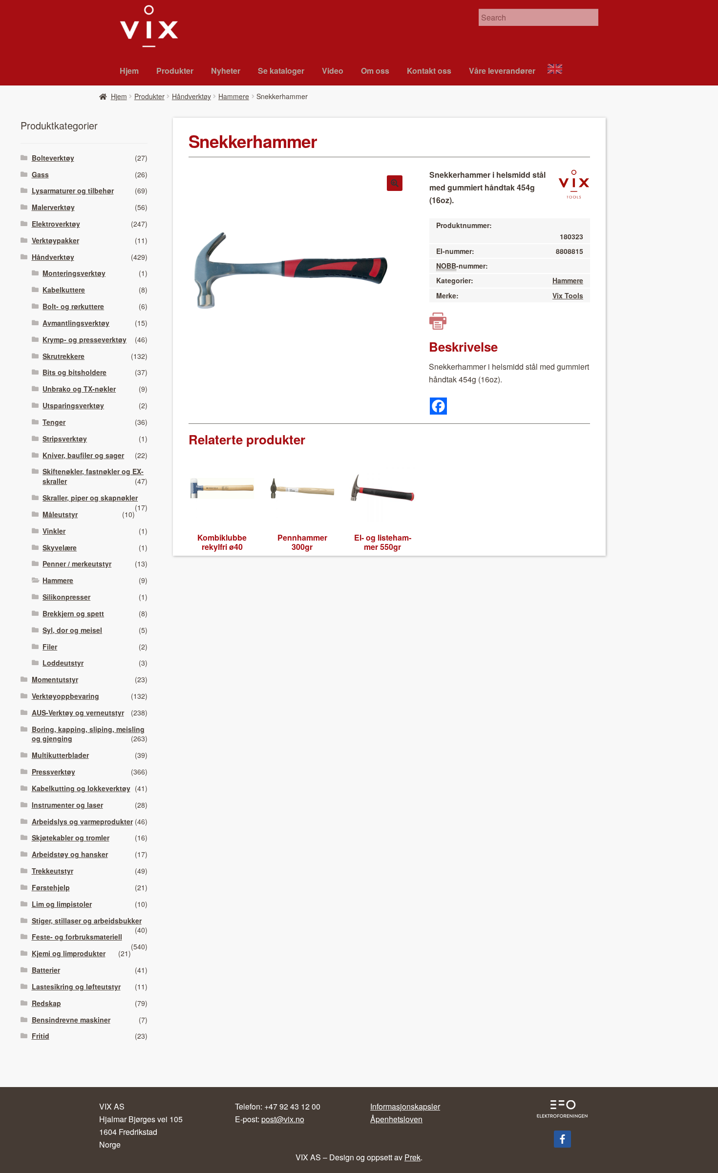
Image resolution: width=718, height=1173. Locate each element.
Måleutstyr (60, 514)
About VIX (559, 70)
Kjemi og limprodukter (69, 953)
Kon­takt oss (429, 70)
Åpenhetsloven (396, 1119)
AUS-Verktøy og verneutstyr (78, 712)
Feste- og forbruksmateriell (77, 937)
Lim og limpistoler (62, 904)
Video (332, 70)
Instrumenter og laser (67, 805)
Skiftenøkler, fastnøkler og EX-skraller (93, 476)
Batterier (46, 970)
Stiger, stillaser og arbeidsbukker (87, 920)
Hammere (233, 96)
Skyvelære (59, 547)
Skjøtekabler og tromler (70, 837)
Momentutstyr (55, 679)
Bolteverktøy (53, 158)
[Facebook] (438, 406)
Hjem (129, 70)
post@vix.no (282, 1119)
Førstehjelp (51, 887)
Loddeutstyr (63, 663)
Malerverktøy (53, 207)
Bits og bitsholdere (74, 372)
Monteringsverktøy (74, 273)
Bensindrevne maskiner (71, 1020)
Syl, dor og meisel (72, 630)
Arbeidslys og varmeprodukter (82, 821)
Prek (412, 1157)
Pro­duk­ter (174, 70)
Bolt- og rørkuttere (73, 306)
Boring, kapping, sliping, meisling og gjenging (88, 734)
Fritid (40, 1036)
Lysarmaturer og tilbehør (73, 190)
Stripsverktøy (64, 438)
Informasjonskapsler (405, 1106)
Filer (49, 646)
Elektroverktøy (56, 224)
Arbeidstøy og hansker (70, 854)
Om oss (375, 70)
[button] (394, 183)
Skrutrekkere (63, 356)
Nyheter (225, 70)
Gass (40, 174)
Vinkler (53, 531)
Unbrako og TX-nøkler (79, 389)
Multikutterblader (60, 755)
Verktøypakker (55, 240)
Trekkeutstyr (52, 871)
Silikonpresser (66, 597)
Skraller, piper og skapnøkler (90, 498)
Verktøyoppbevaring (65, 696)
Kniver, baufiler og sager (83, 455)
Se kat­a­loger (281, 70)
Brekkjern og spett (73, 613)
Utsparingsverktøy (73, 405)
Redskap (46, 1003)
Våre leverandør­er (502, 70)
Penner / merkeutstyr (76, 563)
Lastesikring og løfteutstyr (76, 986)
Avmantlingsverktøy (75, 323)
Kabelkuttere (63, 289)
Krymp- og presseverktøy (84, 339)
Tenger (53, 422)
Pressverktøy (53, 771)
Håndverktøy (191, 96)
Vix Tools (567, 295)
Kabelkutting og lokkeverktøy (81, 788)
